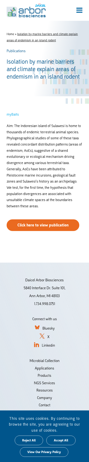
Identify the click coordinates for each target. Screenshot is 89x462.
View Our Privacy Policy (44, 452)
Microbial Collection (45, 360)
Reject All (29, 440)
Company (44, 397)
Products (44, 375)
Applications (44, 368)
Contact (44, 405)
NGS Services (44, 382)
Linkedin (48, 345)
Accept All (61, 440)
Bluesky (48, 328)
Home (10, 34)
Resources (44, 390)
